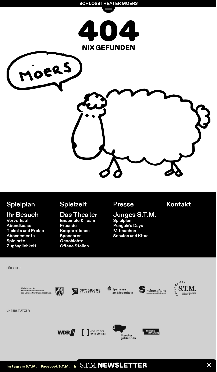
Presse (123, 204)
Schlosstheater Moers (108, 3)
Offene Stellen (74, 245)
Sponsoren (71, 235)
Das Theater (78, 214)
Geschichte (71, 240)
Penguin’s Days (128, 225)
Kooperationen (75, 230)
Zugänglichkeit (21, 245)
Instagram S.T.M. (22, 366)
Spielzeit (73, 204)
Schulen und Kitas (131, 235)
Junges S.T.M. (135, 214)
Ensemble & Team (77, 220)
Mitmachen (124, 230)
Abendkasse (19, 225)
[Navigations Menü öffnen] (108, 9)
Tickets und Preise (25, 230)
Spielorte (16, 240)
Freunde (68, 225)
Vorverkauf (18, 220)
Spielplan (21, 204)
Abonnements (21, 235)
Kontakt (178, 204)
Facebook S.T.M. (55, 366)
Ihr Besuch (23, 214)
